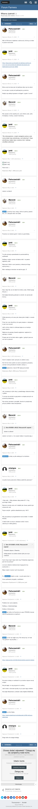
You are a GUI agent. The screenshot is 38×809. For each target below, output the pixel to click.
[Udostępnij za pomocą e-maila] (23, 797)
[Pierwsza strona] (3, 24)
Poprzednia (8, 23)
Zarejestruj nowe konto (19, 767)
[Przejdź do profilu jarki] (4, 52)
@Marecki (5, 456)
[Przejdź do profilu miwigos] (4, 469)
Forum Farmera (9, 7)
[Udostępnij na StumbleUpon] (20, 797)
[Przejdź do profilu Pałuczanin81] (4, 30)
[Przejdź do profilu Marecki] (4, 103)
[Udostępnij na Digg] (11, 797)
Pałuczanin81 (14, 28)
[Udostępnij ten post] (34, 37)
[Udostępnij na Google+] (8, 797)
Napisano (9, 37)
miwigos (12, 468)
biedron (13, 15)
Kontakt (24, 802)
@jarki (4, 211)
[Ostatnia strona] (35, 24)
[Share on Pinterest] (26, 797)
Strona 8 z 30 (19, 24)
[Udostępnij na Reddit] (17, 797)
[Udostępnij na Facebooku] (5, 797)
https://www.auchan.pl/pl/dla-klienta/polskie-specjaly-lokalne (18, 660)
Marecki (12, 102)
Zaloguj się (19, 778)
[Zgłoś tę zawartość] (18, 37)
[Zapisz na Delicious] (14, 797)
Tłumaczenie (16, 802)
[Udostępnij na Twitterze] (2, 797)
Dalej (31, 23)
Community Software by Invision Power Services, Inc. (19, 806)
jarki (10, 51)
